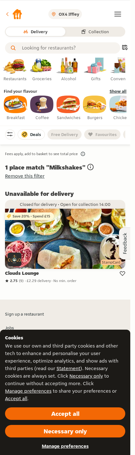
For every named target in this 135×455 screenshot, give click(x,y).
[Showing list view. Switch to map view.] (124, 48)
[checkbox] (16, 108)
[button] (14, 14)
